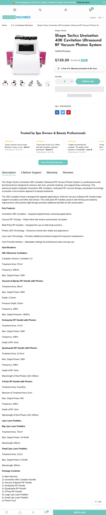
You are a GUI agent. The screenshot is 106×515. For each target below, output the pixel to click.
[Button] (40, 10)
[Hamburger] (15, 10)
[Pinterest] (68, 112)
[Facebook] (57, 112)
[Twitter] (63, 112)
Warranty (52, 172)
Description (9, 172)
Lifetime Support (31, 172)
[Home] (20, 512)
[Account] (66, 10)
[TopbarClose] (104, 2)
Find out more (83, 2)
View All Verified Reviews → (53, 162)
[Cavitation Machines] (16, 17)
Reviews (68, 172)
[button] (79, 89)
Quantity (58, 76)
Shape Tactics (60, 31)
